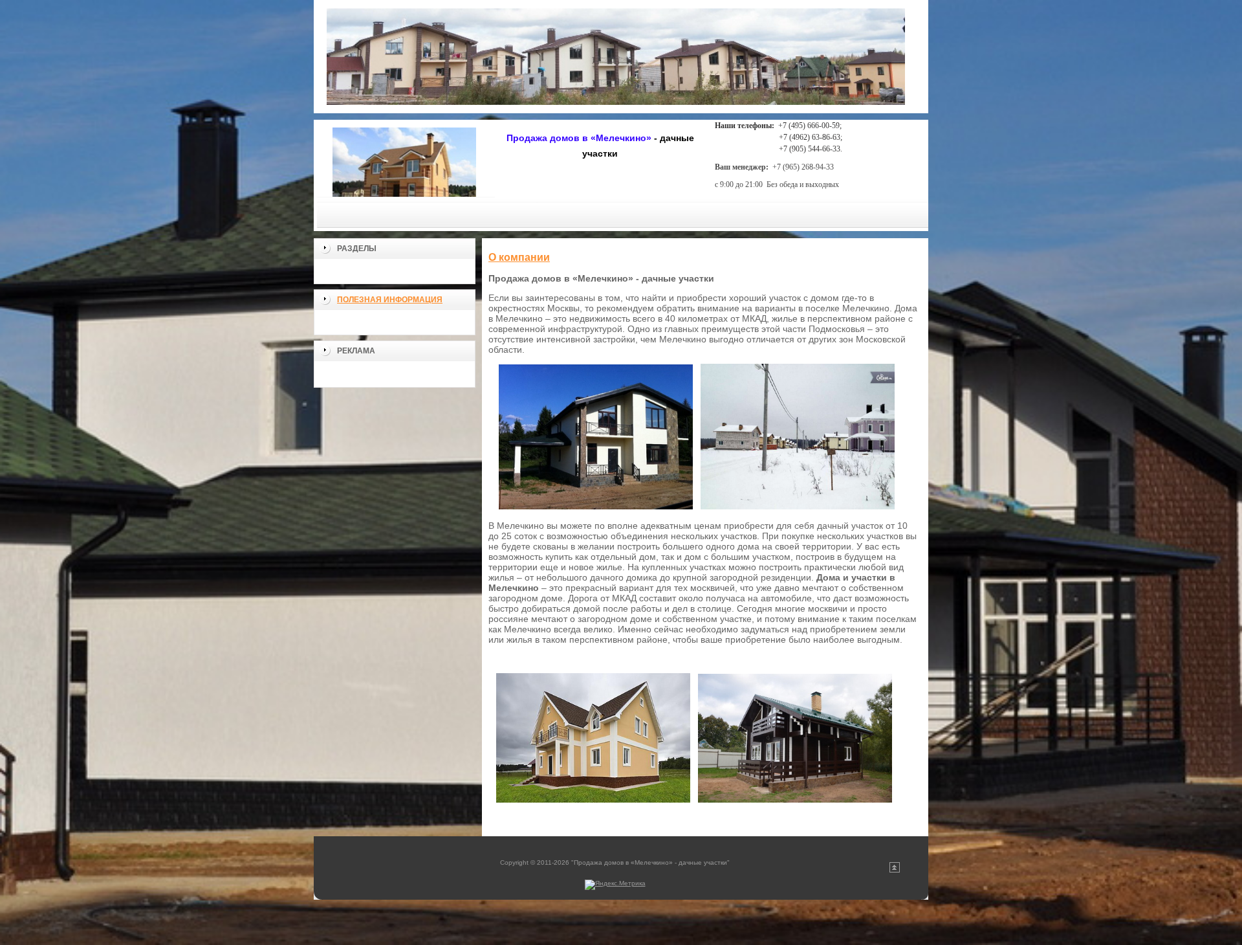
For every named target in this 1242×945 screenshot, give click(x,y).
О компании (519, 257)
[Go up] (894, 870)
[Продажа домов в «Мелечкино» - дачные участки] (404, 158)
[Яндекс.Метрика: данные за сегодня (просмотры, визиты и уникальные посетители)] (615, 885)
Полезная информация (389, 299)
